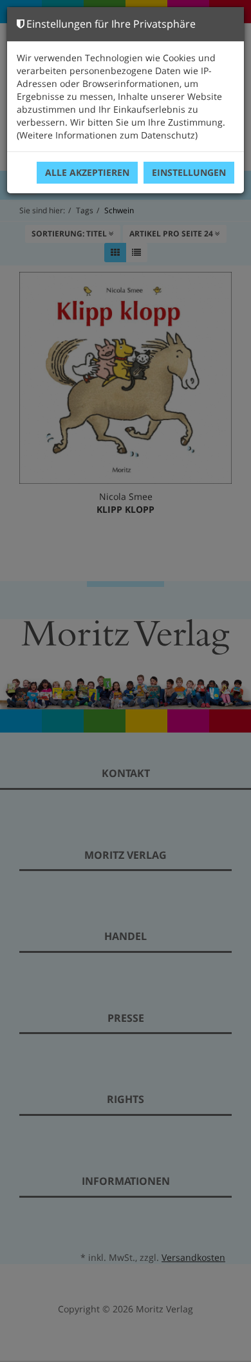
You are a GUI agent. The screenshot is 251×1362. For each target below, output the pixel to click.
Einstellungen (189, 172)
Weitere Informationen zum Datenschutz (107, 135)
